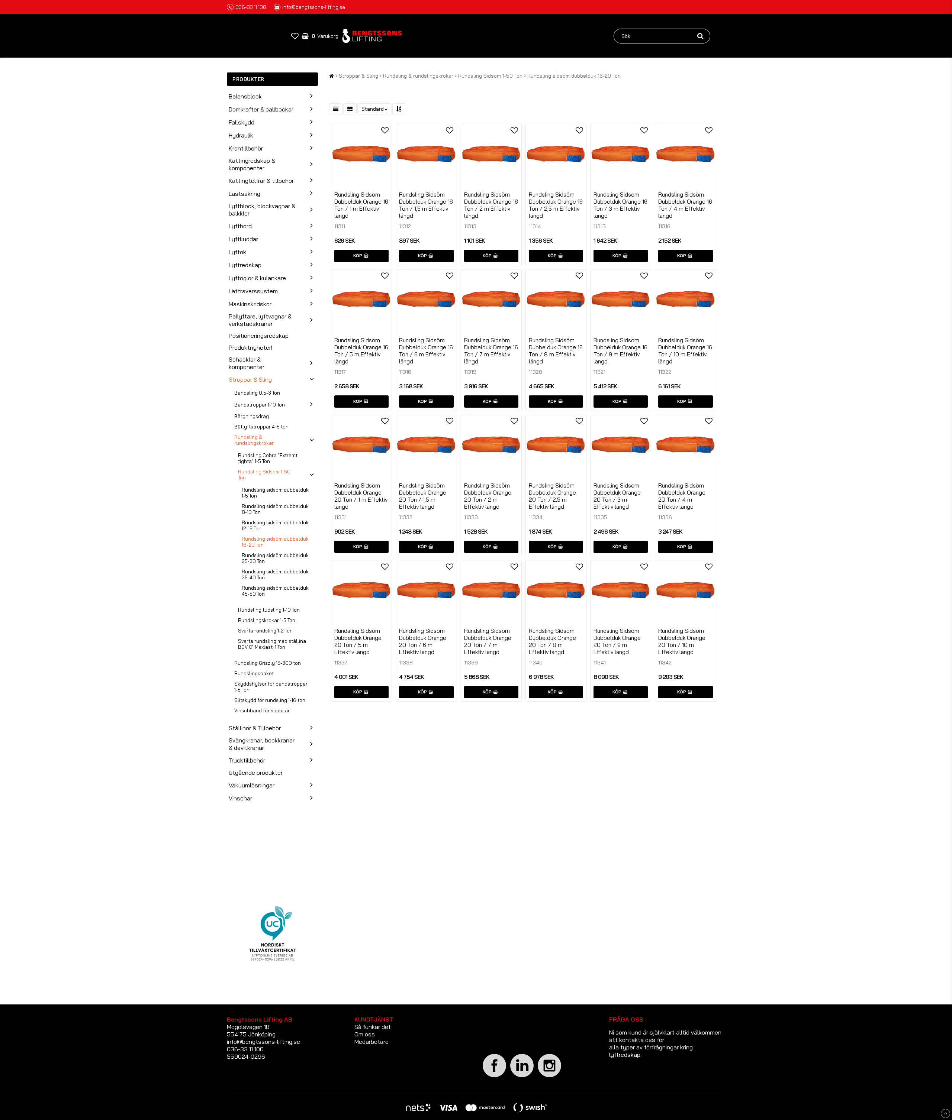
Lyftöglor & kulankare (257, 278)
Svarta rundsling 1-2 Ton (265, 631)
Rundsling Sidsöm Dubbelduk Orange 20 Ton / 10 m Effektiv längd (681, 641)
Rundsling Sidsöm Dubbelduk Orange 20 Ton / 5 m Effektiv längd (358, 641)
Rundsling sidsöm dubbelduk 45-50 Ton (275, 591)
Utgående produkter (256, 772)
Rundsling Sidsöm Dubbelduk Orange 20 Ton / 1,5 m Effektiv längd (422, 496)
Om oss (364, 1034)
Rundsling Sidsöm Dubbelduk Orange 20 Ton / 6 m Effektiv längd (422, 641)
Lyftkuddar (243, 239)
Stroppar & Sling (250, 379)
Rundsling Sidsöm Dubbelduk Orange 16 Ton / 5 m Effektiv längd (361, 351)
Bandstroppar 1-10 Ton (259, 405)
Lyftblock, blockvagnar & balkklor (262, 209)
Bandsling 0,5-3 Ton (257, 393)
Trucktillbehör (247, 760)
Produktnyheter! (250, 347)
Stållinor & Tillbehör (255, 728)
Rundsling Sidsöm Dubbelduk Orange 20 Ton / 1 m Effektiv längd (360, 496)
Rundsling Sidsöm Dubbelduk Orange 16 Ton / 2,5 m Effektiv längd (556, 205)
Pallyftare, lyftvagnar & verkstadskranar (260, 320)
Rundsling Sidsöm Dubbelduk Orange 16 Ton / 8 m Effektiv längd (556, 351)
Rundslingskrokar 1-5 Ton (266, 620)
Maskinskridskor (250, 304)
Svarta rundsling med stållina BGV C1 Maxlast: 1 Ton (272, 644)
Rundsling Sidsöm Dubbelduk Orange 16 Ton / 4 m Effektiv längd (685, 205)
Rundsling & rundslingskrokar (254, 440)
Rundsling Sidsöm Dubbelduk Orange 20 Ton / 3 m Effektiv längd (617, 496)
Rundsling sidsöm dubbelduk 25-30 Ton (275, 558)
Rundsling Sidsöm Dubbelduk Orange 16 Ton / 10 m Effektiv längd (685, 351)
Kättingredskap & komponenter (252, 164)
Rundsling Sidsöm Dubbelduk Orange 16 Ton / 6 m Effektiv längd (426, 351)
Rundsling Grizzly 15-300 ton (267, 663)
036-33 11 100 (250, 7)
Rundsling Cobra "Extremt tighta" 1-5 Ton (268, 458)
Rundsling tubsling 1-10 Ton (269, 610)
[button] (295, 36)
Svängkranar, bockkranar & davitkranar (262, 744)
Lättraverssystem (253, 291)
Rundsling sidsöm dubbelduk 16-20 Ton (275, 542)
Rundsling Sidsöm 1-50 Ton (264, 474)
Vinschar (240, 798)
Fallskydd (241, 122)
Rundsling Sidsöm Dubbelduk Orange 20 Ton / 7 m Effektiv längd (487, 641)
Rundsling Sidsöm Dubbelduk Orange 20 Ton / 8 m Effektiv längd (552, 641)
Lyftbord (240, 226)
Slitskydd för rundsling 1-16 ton (269, 700)
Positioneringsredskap (259, 335)
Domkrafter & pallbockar (261, 109)
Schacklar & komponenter (246, 363)
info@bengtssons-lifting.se (313, 7)
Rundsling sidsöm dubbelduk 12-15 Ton (275, 525)
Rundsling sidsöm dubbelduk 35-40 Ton (275, 574)
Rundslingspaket (254, 673)
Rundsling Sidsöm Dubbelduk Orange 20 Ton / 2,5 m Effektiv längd (552, 496)
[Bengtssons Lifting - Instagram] (550, 1076)
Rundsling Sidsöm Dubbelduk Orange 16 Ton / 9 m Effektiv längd (620, 351)
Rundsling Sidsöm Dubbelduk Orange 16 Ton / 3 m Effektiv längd (620, 205)
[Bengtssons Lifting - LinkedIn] (522, 1077)
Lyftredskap (245, 265)
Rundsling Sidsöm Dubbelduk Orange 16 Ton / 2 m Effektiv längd (491, 205)
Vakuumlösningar (251, 785)
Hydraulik (241, 135)
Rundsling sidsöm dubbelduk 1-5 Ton (275, 493)
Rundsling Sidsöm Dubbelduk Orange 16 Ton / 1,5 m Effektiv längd (426, 205)
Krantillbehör (246, 148)
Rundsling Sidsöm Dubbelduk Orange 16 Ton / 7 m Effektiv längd (491, 351)
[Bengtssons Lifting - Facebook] (495, 1076)
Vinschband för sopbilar (262, 710)
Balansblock (245, 96)
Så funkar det (372, 1026)
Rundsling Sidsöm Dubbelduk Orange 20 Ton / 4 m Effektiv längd (681, 496)
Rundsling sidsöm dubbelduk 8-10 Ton (275, 509)
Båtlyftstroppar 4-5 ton (261, 427)
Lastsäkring (244, 193)
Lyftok (237, 252)
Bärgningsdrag (251, 416)
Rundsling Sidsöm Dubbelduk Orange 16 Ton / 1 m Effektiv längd (361, 205)
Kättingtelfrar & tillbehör (261, 180)
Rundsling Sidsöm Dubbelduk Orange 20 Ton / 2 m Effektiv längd (487, 496)
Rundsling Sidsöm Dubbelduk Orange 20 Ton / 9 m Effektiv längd (617, 641)
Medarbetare (371, 1041)
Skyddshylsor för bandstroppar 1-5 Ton (271, 687)
